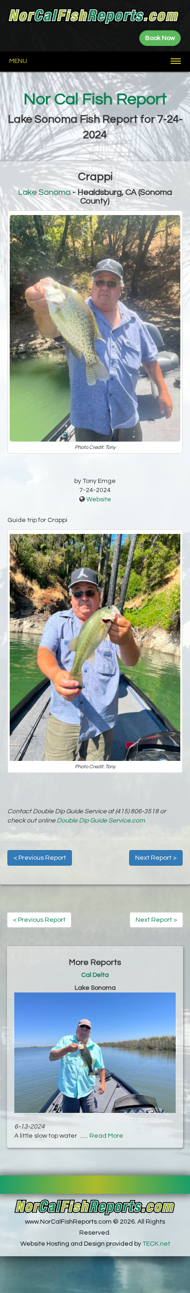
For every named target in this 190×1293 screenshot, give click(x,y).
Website (98, 499)
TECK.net (156, 1244)
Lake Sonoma (44, 192)
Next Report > (156, 858)
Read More (106, 1136)
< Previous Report (39, 858)
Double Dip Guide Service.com (101, 820)
